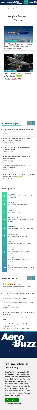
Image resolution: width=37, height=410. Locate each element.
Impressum (5, 351)
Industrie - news (10, 71)
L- (8, 142)
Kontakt (12, 351)
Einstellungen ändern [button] (14, 403)
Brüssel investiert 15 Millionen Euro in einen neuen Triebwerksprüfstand (17, 139)
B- (8, 133)
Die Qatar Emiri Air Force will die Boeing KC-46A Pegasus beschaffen (18, 175)
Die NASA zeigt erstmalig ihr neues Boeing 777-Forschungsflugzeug (18, 45)
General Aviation (11, 41)
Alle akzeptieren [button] (11, 400)
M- (9, 151)
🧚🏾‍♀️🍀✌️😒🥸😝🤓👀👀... (11, 284)
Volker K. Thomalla (16, 49)
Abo (26, 2)
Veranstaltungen (11, 2)
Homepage (6, 8)
